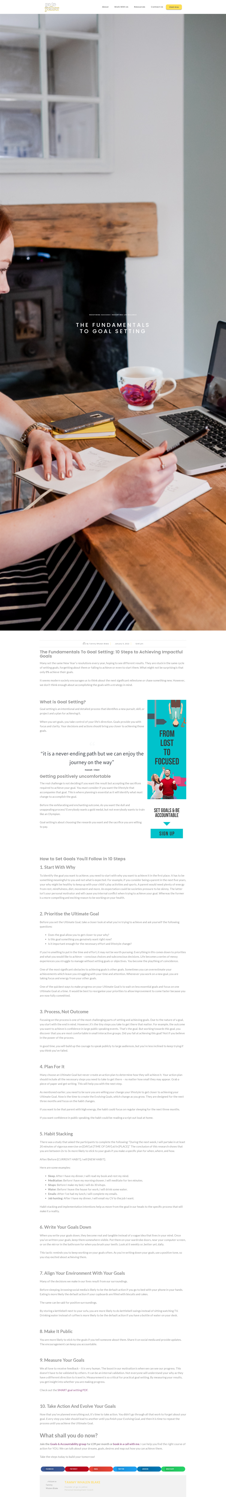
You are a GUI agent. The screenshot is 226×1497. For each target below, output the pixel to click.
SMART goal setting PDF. (73, 1390)
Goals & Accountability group (68, 1444)
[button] (53, 1469)
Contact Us (157, 6)
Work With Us (121, 6)
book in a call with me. (126, 1444)
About (105, 6)
